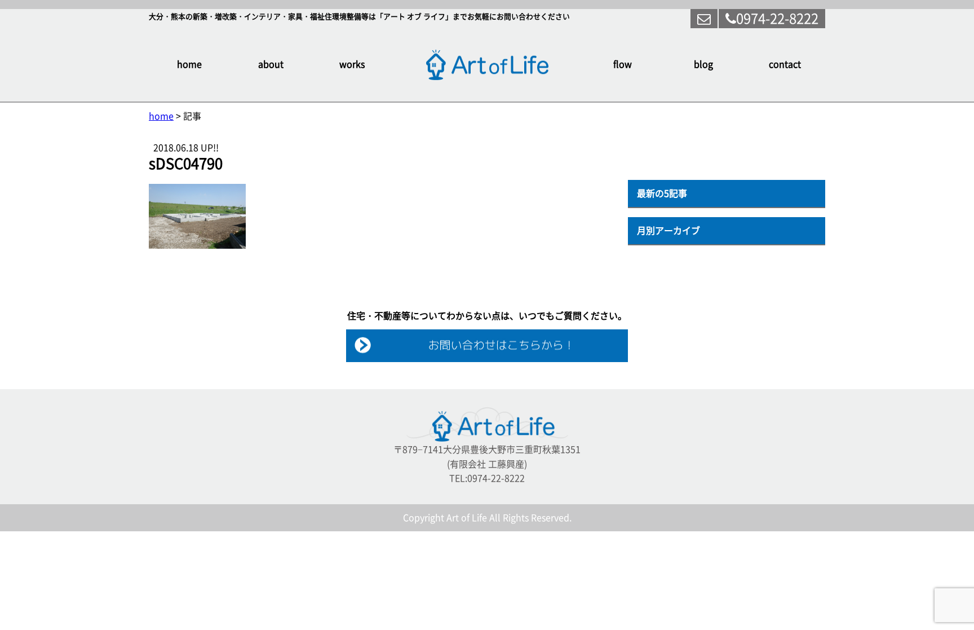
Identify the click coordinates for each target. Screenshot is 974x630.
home (189, 64)
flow (622, 64)
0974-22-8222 (777, 18)
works (352, 64)
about (271, 64)
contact (785, 64)
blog (703, 64)
